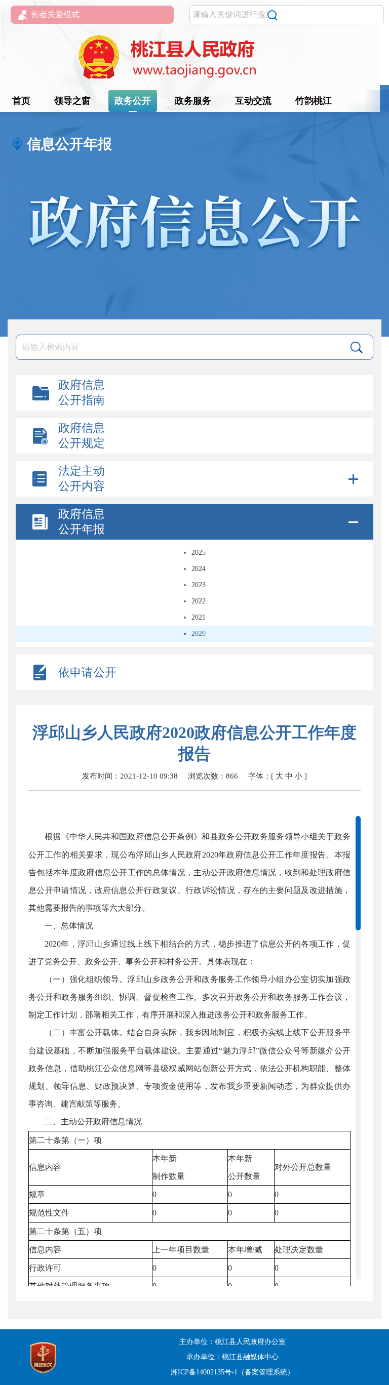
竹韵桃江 (313, 101)
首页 (21, 101)
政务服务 (193, 101)
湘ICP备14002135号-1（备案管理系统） (232, 1372)
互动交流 (253, 101)
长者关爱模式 (55, 14)
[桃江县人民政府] (195, 57)
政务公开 (132, 101)
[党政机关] (43, 1356)
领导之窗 (72, 101)
